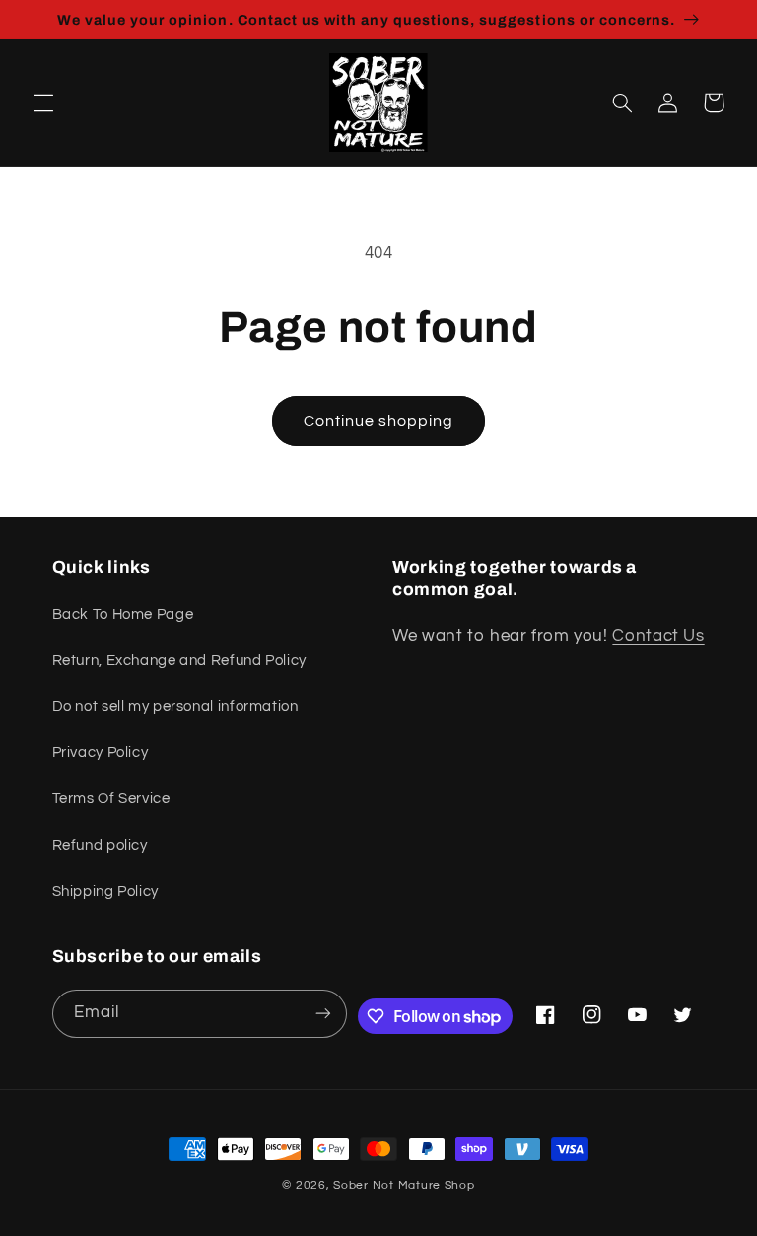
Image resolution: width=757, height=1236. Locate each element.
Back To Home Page (123, 614)
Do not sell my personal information (175, 706)
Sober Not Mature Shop (403, 1185)
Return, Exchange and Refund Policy (179, 660)
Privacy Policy (100, 752)
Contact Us (658, 636)
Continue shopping (379, 421)
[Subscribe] (323, 1014)
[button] (43, 102)
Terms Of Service (111, 798)
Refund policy (100, 845)
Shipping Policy (105, 891)
